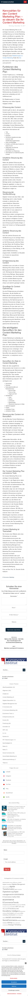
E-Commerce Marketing (8, 577)
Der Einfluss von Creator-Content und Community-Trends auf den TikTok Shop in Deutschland (16, 808)
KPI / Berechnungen (8, 740)
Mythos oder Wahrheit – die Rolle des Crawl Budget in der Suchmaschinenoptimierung (14, 640)
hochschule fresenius (6, 906)
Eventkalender (18, 904)
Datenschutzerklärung (11, 993)
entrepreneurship (7, 905)
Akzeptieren (14, 982)
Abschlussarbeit (6, 882)
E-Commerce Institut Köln (11, 897)
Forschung (5, 723)
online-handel (17, 913)
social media (21, 920)
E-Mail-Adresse (14, 615)
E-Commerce (6, 707)
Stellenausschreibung (8, 759)
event (13, 905)
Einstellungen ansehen (13, 990)
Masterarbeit (22, 911)
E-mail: (6, 859)
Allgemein (5, 690)
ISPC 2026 (5, 908)
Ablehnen (14, 986)
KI (8, 908)
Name (14, 607)
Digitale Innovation (7, 884)
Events (4, 720)
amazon (11, 882)
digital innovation (18, 889)
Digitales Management (9, 703)
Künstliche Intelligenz (11, 911)
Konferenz (13, 908)
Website (14, 622)
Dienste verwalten (13, 978)
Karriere (5, 736)
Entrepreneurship (7, 717)
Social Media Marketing (9, 756)
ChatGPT (20, 882)
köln (17, 908)
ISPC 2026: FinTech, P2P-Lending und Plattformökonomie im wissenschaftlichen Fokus (16, 814)
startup (9, 922)
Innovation (5, 726)
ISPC (4, 730)
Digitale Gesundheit (8, 700)
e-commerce (18, 894)
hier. (20, 58)
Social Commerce (7, 753)
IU (3, 733)
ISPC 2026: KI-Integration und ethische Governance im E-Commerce (16, 819)
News (4, 746)
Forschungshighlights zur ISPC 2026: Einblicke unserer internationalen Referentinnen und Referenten (16, 833)
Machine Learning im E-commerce (14, 647)
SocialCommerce (10, 920)
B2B (14, 882)
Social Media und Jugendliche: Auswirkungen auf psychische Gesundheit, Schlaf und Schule (14, 827)
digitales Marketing (6, 886)
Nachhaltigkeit (6, 743)
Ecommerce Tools (7, 713)
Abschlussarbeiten (7, 687)
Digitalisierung (8, 891)
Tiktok (4, 763)
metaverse (5, 913)
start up (14, 922)
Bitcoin (16, 882)
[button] (25, 963)
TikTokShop (17, 925)
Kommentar (14, 596)
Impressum (19, 993)
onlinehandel (11, 915)
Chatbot (5, 694)
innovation (12, 906)
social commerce (13, 917)
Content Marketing (7, 697)
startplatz (5, 923)
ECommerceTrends (11, 902)
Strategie (11, 925)
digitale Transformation (9, 887)
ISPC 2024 (21, 906)
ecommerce (8, 899)
